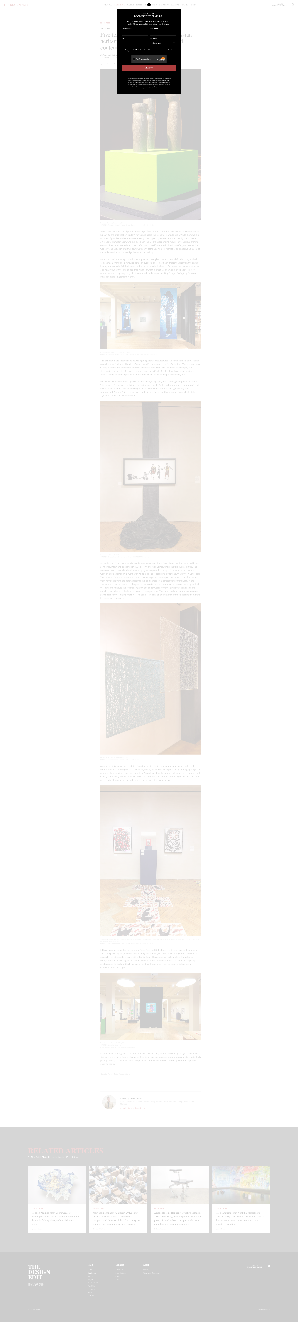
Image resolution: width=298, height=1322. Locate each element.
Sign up (149, 68)
